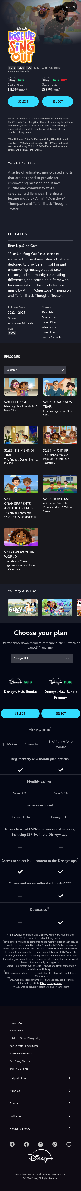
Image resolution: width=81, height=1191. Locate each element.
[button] (40, 1078)
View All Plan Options (23, 163)
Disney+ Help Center (51, 983)
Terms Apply (15, 934)
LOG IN (70, 6)
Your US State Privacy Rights (24, 1046)
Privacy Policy (16, 1030)
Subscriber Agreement (21, 1053)
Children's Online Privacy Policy (25, 1038)
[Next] (74, 607)
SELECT (23, 101)
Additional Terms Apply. (29, 149)
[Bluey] (23, 607)
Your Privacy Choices (20, 1061)
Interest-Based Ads (19, 1069)
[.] (12, 1144)
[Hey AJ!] (57, 607)
